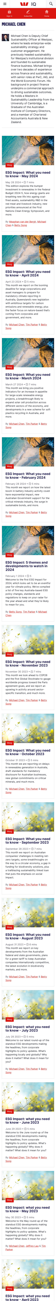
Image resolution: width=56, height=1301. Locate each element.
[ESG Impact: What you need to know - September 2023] (28, 830)
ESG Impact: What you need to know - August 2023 (28, 936)
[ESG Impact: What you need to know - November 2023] (28, 653)
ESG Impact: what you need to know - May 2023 (28, 1209)
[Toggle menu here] (5, 4)
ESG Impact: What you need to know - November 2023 (28, 663)
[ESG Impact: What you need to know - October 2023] (28, 742)
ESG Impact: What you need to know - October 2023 (28, 752)
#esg (9, 165)
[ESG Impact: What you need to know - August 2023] (28, 926)
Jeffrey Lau (32, 1245)
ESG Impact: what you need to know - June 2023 (28, 1120)
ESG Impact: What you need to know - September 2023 (28, 840)
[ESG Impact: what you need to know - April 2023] (28, 1287)
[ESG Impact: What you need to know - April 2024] (28, 263)
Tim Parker (32, 324)
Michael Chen (16, 324)
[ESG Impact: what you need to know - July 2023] (28, 1018)
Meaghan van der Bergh (22, 221)
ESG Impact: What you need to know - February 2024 (28, 475)
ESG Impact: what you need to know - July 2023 (28, 1028)
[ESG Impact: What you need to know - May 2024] (28, 164)
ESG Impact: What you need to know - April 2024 (28, 273)
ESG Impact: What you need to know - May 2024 (28, 174)
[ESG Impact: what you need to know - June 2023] (28, 1110)
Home (46, 16)
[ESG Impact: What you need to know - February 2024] (28, 465)
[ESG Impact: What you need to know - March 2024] (28, 366)
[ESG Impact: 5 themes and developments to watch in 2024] (28, 554)
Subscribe (28, 16)
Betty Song (20, 225)
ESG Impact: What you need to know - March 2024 (28, 376)
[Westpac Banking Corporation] (28, 4)
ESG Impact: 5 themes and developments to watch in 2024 (27, 565)
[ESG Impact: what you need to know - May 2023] (28, 1199)
